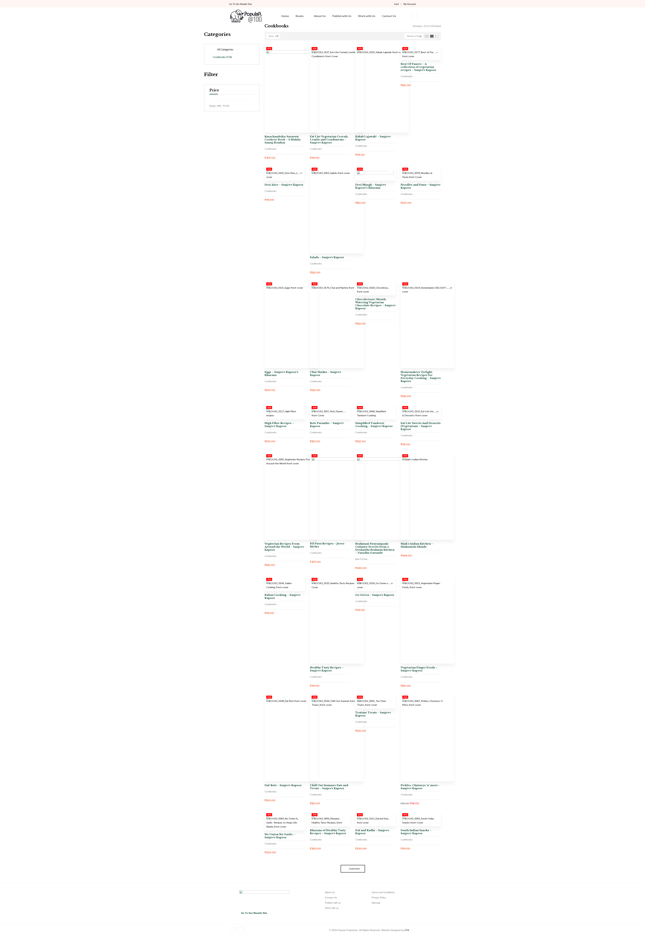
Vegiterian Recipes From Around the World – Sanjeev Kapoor (284, 546)
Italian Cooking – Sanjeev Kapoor (282, 596)
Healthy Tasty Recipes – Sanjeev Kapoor (327, 669)
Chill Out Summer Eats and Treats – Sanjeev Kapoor (329, 787)
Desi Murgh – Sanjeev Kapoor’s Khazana (370, 186)
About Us (320, 15)
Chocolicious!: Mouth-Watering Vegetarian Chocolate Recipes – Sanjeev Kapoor (375, 304)
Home (285, 15)
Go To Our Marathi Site (240, 4)
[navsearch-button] (414, 16)
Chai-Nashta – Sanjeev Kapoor (325, 373)
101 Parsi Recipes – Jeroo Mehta (327, 545)
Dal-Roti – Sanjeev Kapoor (283, 785)
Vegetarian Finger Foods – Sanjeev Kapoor (419, 669)
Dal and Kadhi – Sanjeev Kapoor (372, 832)
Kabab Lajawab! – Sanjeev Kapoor (373, 138)
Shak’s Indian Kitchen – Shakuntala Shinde (417, 545)
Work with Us (366, 15)
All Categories (225, 49)
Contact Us (389, 15)
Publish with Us (341, 15)
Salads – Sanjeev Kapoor (327, 257)
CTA (406, 930)
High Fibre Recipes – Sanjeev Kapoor (279, 424)
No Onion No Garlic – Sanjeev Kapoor (280, 836)
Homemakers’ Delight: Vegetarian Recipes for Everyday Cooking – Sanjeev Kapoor (421, 376)
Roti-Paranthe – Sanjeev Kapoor (327, 424)
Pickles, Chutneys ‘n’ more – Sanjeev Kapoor (420, 787)
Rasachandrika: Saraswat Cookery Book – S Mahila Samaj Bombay (282, 139)
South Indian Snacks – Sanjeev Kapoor (416, 832)
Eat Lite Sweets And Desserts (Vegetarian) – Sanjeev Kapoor (421, 426)
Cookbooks (222, 56)
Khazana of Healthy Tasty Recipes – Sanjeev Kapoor (328, 832)
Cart (396, 4)
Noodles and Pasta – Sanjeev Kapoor (420, 186)
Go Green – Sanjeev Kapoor (374, 595)
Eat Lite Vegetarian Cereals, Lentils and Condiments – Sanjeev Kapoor (329, 139)
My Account (409, 4)
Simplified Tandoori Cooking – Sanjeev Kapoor (374, 424)
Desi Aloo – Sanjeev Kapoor (284, 184)
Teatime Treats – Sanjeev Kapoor (373, 714)
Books (300, 15)
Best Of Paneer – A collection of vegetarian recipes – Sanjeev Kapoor (418, 67)
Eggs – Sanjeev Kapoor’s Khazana (281, 373)
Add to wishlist (435, 50)
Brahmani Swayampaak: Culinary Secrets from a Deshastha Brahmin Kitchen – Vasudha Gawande (374, 548)
